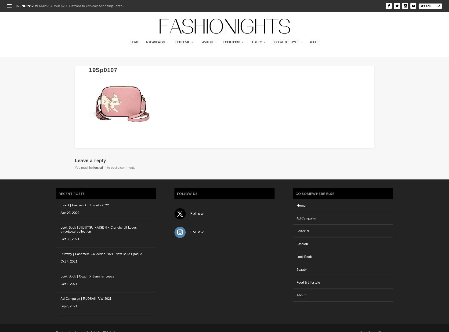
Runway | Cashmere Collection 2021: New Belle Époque (101, 254)
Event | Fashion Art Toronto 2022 (85, 205)
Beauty (256, 42)
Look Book (231, 42)
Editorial (182, 42)
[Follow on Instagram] (180, 232)
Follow (197, 213)
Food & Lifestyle (285, 42)
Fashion (206, 42)
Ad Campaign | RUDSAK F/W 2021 (86, 298)
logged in (99, 167)
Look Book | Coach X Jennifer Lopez (87, 276)
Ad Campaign (155, 42)
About (314, 42)
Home (134, 42)
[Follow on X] (180, 213)
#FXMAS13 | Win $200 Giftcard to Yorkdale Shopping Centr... (79, 6)
